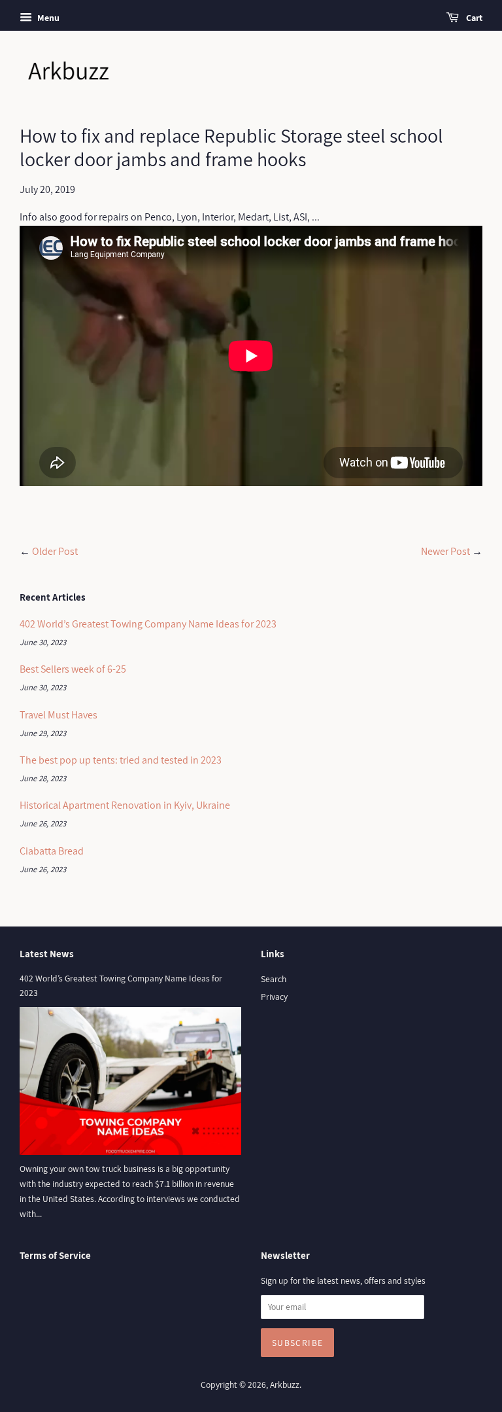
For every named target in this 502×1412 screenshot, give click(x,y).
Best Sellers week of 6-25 (73, 669)
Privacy (274, 996)
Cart (473, 18)
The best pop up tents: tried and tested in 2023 (121, 760)
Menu (47, 18)
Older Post (55, 551)
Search (273, 979)
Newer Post (445, 551)
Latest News (47, 953)
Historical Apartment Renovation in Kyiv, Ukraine (125, 805)
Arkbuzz (284, 1384)
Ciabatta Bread (52, 851)
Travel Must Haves (58, 715)
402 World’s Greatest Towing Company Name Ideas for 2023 (148, 624)
